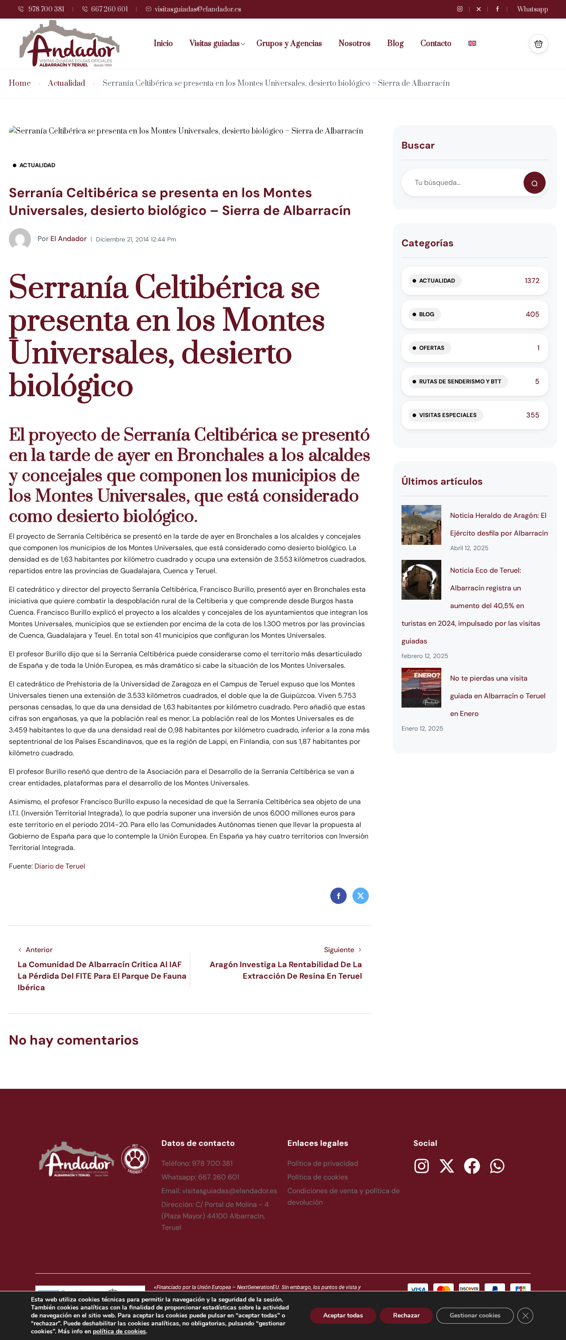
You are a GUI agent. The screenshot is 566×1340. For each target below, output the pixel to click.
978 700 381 (45, 9)
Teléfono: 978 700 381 (197, 1163)
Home (20, 83)
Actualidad (66, 83)
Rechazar (406, 1315)
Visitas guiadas (215, 44)
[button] (538, 44)
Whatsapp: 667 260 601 (200, 1177)
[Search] (535, 183)
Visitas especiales (448, 415)
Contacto (436, 44)
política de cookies (119, 1331)
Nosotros (355, 44)
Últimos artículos (442, 481)
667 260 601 (109, 9)
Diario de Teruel (59, 866)
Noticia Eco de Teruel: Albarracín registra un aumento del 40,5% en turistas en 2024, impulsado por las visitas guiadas (471, 606)
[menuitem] (475, 44)
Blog (395, 44)
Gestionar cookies (475, 1315)
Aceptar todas (343, 1315)
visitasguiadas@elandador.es (198, 9)
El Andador (62, 238)
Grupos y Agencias (289, 44)
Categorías (428, 243)
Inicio (163, 44)
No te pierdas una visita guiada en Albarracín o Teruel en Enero (498, 696)
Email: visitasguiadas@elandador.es (219, 1190)
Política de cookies (317, 1177)
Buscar (418, 145)
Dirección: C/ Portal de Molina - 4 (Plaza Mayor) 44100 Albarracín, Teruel (215, 1216)
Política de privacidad (322, 1163)
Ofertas (431, 348)
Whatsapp (532, 9)
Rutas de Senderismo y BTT (460, 381)
